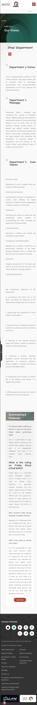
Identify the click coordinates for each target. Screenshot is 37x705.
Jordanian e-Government (10, 683)
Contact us (5, 674)
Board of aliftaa (7, 653)
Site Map (4, 670)
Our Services (24, 657)
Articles (4, 663)
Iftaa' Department (7, 649)
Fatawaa (22, 649)
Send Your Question (8, 667)
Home (3, 21)
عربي (30, 11)
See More (20, 600)
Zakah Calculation (25, 653)
